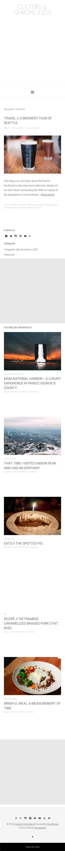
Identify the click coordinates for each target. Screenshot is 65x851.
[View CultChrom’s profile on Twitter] (11, 237)
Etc (18, 204)
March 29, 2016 (10, 711)
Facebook (16, 819)
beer (42, 204)
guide (10, 207)
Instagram (25, 819)
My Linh (11, 538)
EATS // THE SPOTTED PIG (23, 543)
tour (34, 207)
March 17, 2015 (10, 128)
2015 (39, 204)
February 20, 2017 (11, 391)
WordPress (52, 824)
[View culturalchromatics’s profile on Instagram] (15, 237)
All (5, 614)
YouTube (39, 819)
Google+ (20, 819)
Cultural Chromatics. (25, 824)
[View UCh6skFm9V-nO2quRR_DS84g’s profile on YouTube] (25, 237)
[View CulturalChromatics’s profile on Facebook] (6, 237)
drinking (48, 204)
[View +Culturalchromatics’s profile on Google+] (30, 237)
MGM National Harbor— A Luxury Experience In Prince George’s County (32, 383)
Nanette (22, 128)
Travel (29, 204)
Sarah (14, 698)
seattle (29, 207)
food (5, 207)
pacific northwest (19, 207)
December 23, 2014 (11, 547)
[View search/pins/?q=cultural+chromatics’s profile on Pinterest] (20, 237)
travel (39, 207)
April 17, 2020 (9, 631)
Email (49, 819)
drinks (55, 204)
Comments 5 (30, 631)
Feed (44, 819)
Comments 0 (33, 391)
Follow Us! (9, 254)
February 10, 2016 (11, 471)
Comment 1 (32, 471)
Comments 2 (34, 547)
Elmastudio (40, 827)
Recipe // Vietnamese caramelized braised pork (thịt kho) (31, 623)
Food (10, 374)
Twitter (34, 819)
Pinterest (30, 819)
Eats (14, 204)
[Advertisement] (32, 50)
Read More (47, 194)
